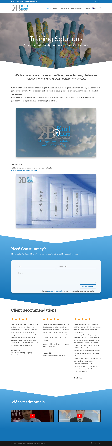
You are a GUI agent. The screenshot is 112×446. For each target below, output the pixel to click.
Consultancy (65, 8)
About (55, 8)
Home (49, 8)
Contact (87, 8)
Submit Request (88, 286)
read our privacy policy (55, 291)
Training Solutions (76, 8)
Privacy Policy (40, 443)
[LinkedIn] (98, 2)
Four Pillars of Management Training (24, 170)
